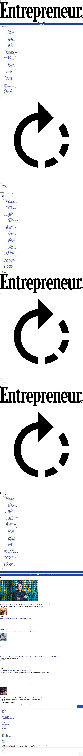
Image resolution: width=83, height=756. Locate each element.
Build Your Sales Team (11, 60)
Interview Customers (11, 32)
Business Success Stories (9, 71)
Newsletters (3, 709)
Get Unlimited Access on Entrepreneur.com (8, 718)
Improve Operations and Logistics (11, 54)
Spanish (3, 749)
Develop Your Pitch (11, 59)
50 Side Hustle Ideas (9, 77)
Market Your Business (9, 63)
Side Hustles (6, 76)
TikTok (3, 743)
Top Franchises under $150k (8, 90)
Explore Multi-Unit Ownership (8, 93)
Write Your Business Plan (11, 34)
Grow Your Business (7, 57)
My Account (4, 185)
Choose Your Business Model (12, 208)
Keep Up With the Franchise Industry (9, 268)
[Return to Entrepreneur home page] (41, 21)
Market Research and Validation (10, 28)
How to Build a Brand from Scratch (13, 47)
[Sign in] (0, 492)
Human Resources (8, 228)
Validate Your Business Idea (12, 31)
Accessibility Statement (5, 732)
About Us (3, 722)
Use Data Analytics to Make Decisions (11, 52)
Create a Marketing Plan (11, 65)
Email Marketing (10, 241)
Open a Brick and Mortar (9, 222)
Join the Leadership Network (6, 716)
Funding (7, 37)
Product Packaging (10, 46)
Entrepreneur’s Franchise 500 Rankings (10, 87)
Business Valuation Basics (12, 248)
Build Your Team (8, 221)
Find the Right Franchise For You (9, 86)
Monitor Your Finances (9, 51)
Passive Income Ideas (9, 83)
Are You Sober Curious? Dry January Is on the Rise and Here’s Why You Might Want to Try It (19, 684)
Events (3, 711)
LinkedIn (3, 740)
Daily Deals (4, 727)
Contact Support (4, 734)
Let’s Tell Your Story (5, 728)
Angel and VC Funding (11, 40)
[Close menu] (0, 493)
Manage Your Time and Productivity (11, 56)
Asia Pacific (4, 752)
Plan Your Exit (10, 74)
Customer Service (8, 55)
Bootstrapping (10, 38)
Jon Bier (2, 607)
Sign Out (3, 188)
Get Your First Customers (11, 66)
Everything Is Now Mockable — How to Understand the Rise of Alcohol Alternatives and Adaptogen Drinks (21, 643)
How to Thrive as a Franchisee (8, 92)
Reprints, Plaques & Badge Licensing (7, 736)
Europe (3, 754)
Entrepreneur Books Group (6, 725)
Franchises (3, 85)
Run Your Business (7, 50)
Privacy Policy (4, 731)
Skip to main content (3, 0)
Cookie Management (5, 735)
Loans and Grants (10, 39)
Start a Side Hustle (5, 75)
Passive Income (6, 254)
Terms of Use (4, 730)
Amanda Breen (3, 659)
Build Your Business (5, 26)
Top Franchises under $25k (8, 261)
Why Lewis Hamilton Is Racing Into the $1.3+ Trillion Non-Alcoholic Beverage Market (17, 631)
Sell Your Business (10, 73)
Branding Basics (8, 42)
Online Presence (8, 49)
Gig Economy (6, 84)
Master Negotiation (10, 235)
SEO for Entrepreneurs (11, 68)
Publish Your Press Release (6, 717)
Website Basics (10, 45)
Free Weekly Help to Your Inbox (9, 80)
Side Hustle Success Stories (10, 79)
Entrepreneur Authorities (5, 724)
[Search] (0, 294)
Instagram (3, 742)
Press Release (4, 272)
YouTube (3, 741)
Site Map (3, 733)
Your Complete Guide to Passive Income (12, 255)
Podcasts (3, 270)
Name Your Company (11, 43)
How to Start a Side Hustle (10, 78)
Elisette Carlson (3, 620)
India (2, 751)
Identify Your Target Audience (12, 202)
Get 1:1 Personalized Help (8, 267)
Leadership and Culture (9, 70)
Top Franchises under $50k (8, 88)
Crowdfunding (10, 41)
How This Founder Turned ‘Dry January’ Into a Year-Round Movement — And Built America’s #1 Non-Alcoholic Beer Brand (25, 604)
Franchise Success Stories (8, 91)
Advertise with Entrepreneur (6, 721)
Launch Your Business (7, 215)
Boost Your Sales (8, 58)
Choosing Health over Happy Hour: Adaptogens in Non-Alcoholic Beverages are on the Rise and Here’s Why (21, 697)
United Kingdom (4, 753)
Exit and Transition (9, 72)
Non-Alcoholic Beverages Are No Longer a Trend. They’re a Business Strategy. (15, 618)
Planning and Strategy (9, 33)
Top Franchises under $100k (8, 89)
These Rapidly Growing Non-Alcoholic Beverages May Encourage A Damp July (16, 670)
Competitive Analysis (11, 29)
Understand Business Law (10, 53)
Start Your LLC (4, 187)
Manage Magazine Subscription (7, 720)
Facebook (3, 738)
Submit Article (4, 186)
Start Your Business (7, 27)
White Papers (4, 710)
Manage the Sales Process (12, 234)
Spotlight (3, 714)
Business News (4, 95)
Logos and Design (10, 44)
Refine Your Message (11, 64)
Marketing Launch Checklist (12, 69)
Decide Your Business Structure (12, 35)
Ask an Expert (4, 726)
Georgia (3, 750)
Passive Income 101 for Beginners (11, 82)
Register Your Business (11, 36)
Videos (3, 271)
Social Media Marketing (11, 67)
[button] (41, 386)
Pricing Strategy (10, 30)
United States (4, 748)
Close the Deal (10, 62)
